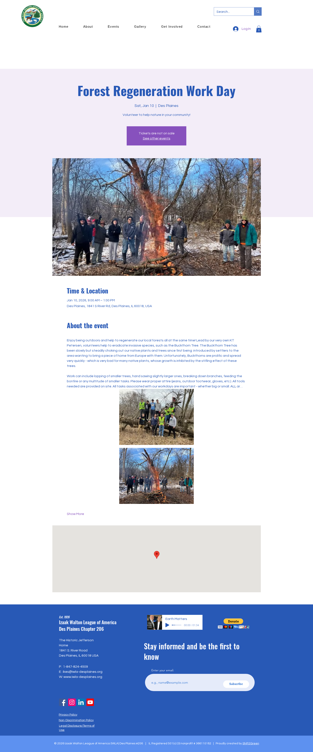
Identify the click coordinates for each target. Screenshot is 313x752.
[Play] (167, 625)
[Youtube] (90, 702)
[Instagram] (72, 702)
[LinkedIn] (81, 702)
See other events (156, 138)
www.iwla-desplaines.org (82, 677)
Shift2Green (251, 743)
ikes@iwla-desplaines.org (82, 671)
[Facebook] (62, 702)
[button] (233, 623)
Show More (75, 514)
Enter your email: (162, 670)
